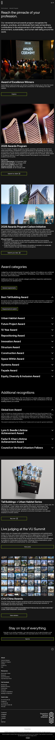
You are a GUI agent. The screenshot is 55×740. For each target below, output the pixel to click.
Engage (3, 701)
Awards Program (14, 8)
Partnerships (4, 688)
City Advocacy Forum (6, 678)
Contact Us (4, 665)
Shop (2, 706)
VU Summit (3, 703)
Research (3, 675)
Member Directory (5, 686)
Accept (28, 737)
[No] (53, 736)
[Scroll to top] (52, 649)
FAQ (2, 667)
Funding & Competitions (7, 691)
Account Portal (4, 699)
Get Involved (4, 8)
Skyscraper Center (5, 673)
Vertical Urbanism (5, 660)
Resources (4, 671)
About (3, 657)
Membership (4, 684)
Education (3, 690)
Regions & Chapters (6, 662)
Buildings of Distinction (6, 693)
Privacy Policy (27, 729)
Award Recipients (5, 676)
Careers (3, 663)
